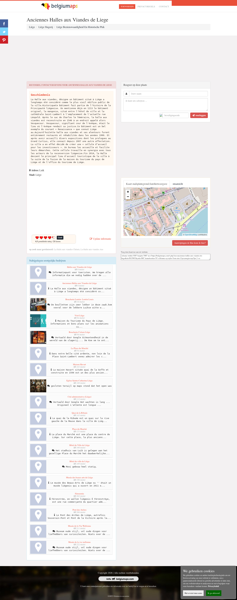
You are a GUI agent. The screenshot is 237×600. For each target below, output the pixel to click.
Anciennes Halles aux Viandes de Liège (79, 283)
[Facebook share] (4, 23)
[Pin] (4, 40)
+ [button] (128, 192)
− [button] (128, 197)
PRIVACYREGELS (146, 6)
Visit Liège (79, 315)
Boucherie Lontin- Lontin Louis (79, 299)
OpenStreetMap (191, 234)
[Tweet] (4, 31)
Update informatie (101, 238)
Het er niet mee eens (193, 593)
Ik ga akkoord (214, 593)
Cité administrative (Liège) (79, 396)
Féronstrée (79, 493)
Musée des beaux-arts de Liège (79, 477)
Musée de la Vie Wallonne (79, 525)
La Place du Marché (79, 348)
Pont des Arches (79, 509)
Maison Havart (79, 364)
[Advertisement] (118, 58)
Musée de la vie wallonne (79, 542)
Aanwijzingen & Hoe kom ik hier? (190, 242)
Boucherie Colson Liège (79, 332)
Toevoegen (127, 6)
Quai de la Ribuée (79, 412)
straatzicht (178, 183)
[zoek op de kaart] (62, 6)
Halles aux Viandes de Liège (79, 267)
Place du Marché (79, 429)
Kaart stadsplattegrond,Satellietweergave (146, 183)
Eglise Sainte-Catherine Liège (79, 380)
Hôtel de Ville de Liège (79, 445)
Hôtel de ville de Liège (79, 461)
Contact (164, 6)
